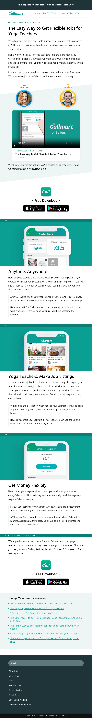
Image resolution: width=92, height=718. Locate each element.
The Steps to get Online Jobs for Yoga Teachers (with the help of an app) (44, 640)
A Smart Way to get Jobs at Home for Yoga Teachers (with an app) (44, 633)
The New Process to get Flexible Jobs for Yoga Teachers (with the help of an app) (46, 620)
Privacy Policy (15, 690)
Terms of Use (15, 685)
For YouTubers (51, 13)
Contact (79, 13)
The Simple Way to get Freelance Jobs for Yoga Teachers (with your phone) (44, 628)
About (37, 13)
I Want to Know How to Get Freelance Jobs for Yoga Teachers (41, 604)
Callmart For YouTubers (20, 705)
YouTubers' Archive (18, 700)
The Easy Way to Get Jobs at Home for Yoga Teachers (37, 608)
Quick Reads (14, 695)
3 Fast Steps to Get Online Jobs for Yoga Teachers (35, 613)
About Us (13, 671)
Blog (11, 681)
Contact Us (14, 676)
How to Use (67, 13)
